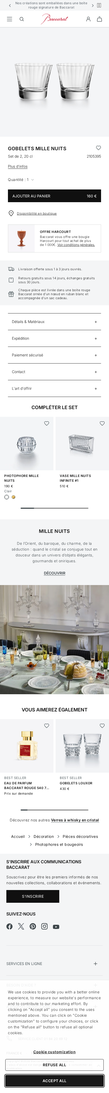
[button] (10, 5)
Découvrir (54, 573)
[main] (54, 432)
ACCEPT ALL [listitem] (55, 1080)
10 (84, 810)
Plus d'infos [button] (18, 166)
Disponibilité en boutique (37, 213)
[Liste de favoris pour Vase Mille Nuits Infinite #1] (102, 423)
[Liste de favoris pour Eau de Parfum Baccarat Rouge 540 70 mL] (46, 725)
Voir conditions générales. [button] (76, 245)
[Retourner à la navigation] (9, 19)
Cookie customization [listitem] (54, 1052)
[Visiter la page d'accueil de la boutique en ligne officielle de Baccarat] (54, 18)
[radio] (6, 497)
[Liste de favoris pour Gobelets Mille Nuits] (98, 148)
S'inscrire (33, 896)
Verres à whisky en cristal (75, 820)
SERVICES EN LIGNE (24, 963)
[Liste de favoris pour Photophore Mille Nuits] (46, 423)
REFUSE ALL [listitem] (54, 1065)
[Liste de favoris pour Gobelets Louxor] (102, 725)
